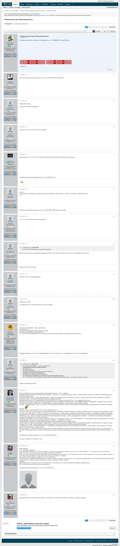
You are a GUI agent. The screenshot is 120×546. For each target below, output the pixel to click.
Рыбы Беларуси (26, 7)
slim (10, 250)
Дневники (60, 4)
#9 (114, 274)
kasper (10, 452)
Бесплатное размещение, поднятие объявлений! (37, 525)
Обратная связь (78, 540)
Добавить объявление (24, 528)
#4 (114, 127)
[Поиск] (94, 31)
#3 (114, 101)
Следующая (112, 27)
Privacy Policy (112, 540)
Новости (15, 4)
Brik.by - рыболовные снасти (33, 523)
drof (10, 133)
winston (10, 81)
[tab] (8, 24)
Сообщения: (9, 49)
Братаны (10, 161)
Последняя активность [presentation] (21, 23)
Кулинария (17, 7)
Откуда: (7, 50)
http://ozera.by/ (32, 157)
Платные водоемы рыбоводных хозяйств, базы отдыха (32, 10)
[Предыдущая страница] (107, 31)
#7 (114, 216)
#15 (114, 495)
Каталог (37, 4)
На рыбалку (44, 4)
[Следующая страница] (108, 31)
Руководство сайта (101, 540)
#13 (114, 390)
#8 (114, 244)
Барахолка (29, 4)
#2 (114, 75)
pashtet (10, 223)
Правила (67, 4)
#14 (114, 446)
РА (10, 501)
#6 (114, 189)
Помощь (70, 540)
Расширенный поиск (112, 7)
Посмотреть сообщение (37, 247)
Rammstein (10, 43)
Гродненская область (51, 10)
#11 (114, 325)
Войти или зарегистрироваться (106, 1)
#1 (114, 36)
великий (10, 196)
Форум (22, 4)
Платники (53, 4)
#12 (114, 360)
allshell (10, 107)
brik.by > (112, 528)
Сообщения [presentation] (8, 23)
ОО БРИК (11, 7)
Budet (10, 331)
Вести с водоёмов (15, 10)
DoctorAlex (10, 397)
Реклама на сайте (89, 540)
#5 (114, 154)
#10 (114, 299)
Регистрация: (7, 48)
